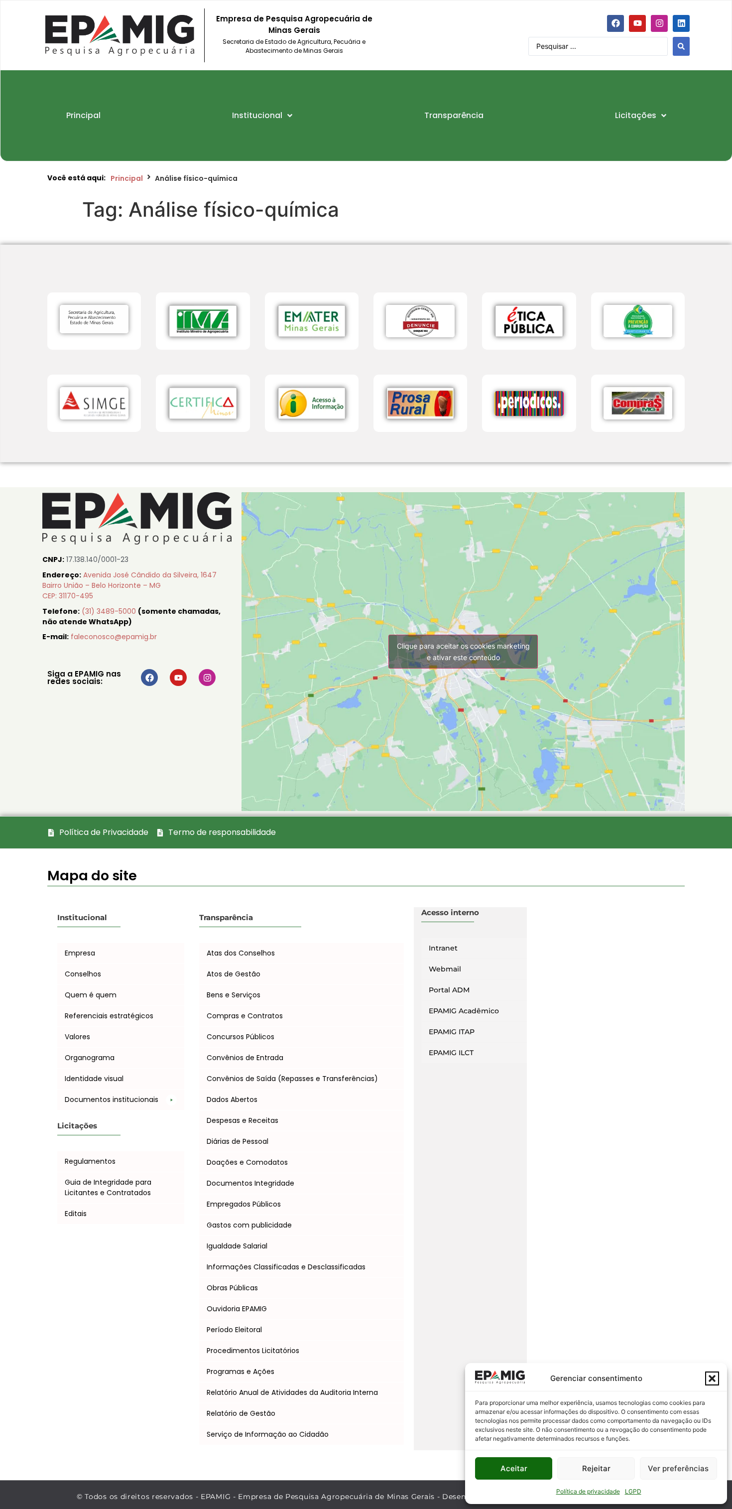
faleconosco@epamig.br (114, 637)
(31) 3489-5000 (110, 611)
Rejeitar (596, 1468)
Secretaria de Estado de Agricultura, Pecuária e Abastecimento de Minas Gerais (294, 46)
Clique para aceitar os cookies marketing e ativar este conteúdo (463, 652)
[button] (712, 1378)
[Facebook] (615, 23)
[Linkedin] (681, 23)
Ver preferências (678, 1468)
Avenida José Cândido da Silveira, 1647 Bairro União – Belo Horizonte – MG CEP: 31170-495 (129, 585)
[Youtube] (637, 23)
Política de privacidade (588, 1491)
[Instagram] (659, 23)
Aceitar (513, 1468)
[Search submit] (681, 46)
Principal (127, 178)
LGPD (633, 1491)
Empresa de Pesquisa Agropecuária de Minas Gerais (294, 24)
